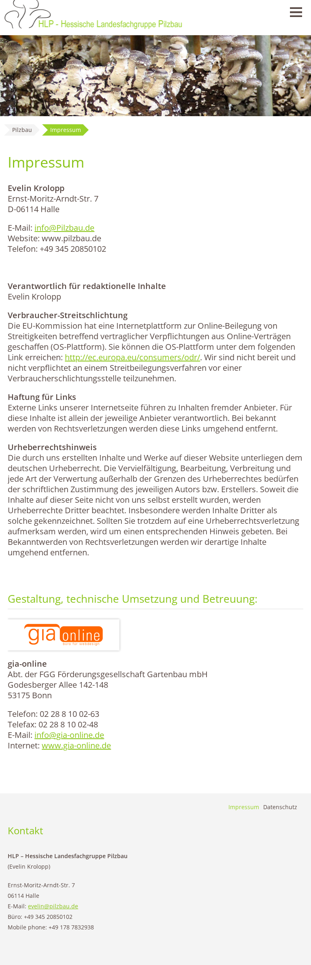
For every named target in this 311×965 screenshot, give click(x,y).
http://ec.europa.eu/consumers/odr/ (132, 357)
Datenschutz (280, 807)
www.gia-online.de (76, 745)
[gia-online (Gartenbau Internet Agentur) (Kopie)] (63, 634)
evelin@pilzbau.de (53, 906)
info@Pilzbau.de (64, 227)
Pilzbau (22, 130)
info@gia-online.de (69, 734)
